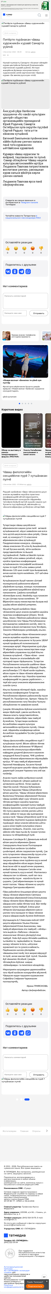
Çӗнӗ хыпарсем (10, 33)
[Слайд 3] (25, 403)
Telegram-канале (29, 202)
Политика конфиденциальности (14, 1286)
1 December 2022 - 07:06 (12, 484)
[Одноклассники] (14, 271)
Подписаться (35, 1286)
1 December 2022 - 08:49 (12, 52)
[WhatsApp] (28, 271)
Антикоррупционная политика (13, 1268)
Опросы (36, 1131)
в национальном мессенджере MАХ (23, 216)
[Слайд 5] (31, 403)
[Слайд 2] (22, 403)
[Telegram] (21, 271)
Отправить (38, 313)
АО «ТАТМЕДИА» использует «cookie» (17, 1271)
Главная (24, 1131)
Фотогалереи (9, 1131)
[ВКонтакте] (8, 271)
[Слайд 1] (19, 403)
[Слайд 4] (28, 403)
